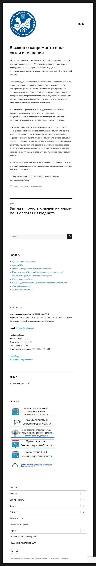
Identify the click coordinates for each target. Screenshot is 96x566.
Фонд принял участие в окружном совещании (32, 268)
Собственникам (17, 499)
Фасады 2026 (17, 265)
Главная (13, 487)
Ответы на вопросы (19, 524)
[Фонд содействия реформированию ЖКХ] (32, 422)
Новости (14, 493)
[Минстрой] (32, 433)
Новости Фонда (36, 186)
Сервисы (14, 530)
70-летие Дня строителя (22, 289)
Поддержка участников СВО (23, 542)
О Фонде (14, 512)
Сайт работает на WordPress (59, 558)
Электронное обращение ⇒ (21, 359)
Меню (81, 23)
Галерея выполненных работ (23, 536)
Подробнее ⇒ (15, 356)
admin (16, 186)
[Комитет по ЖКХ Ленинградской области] (32, 454)
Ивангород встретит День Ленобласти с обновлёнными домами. (39, 282)
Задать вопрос (16, 518)
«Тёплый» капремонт (21, 286)
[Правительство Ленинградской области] (32, 443)
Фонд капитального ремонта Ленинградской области (28, 558)
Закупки (13, 505)
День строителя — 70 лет (23, 279)
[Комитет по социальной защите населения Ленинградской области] (32, 411)
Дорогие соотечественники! (24, 261)
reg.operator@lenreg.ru (25, 327)
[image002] (32, 465)
